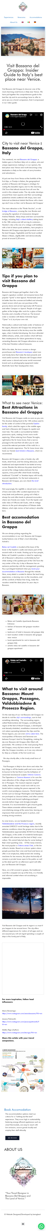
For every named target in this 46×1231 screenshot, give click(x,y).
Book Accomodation (17, 1109)
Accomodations (36, 17)
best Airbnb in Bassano (25, 451)
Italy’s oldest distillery (24, 219)
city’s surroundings (23, 717)
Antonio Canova (33, 775)
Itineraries (21, 17)
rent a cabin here (32, 734)
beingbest (37, 1214)
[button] (23, 1224)
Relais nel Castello (9, 547)
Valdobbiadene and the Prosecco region (18, 824)
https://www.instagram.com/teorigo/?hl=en (19, 1033)
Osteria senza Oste (25, 845)
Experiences (8, 17)
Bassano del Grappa (28, 159)
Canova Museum (23, 777)
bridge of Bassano (9, 211)
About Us (13, 22)
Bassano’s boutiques (24, 352)
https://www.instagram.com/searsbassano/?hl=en (22, 1013)
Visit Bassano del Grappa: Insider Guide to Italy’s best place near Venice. (23, 72)
